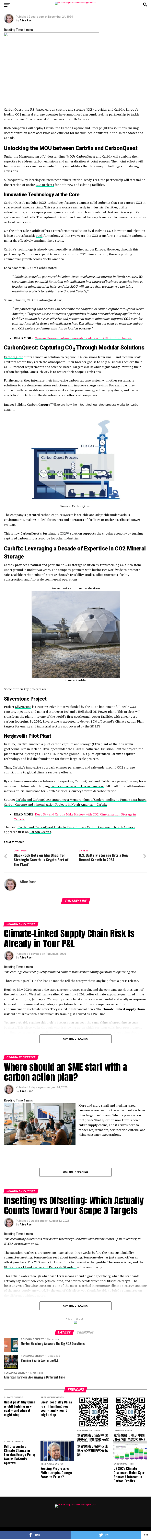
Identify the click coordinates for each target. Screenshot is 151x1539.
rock (39, 235)
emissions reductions (52, 385)
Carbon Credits (40, 832)
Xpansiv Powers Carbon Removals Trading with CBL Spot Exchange (83, 338)
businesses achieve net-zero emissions (77, 786)
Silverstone (23, 706)
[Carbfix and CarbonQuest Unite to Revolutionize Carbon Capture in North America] (75, 67)
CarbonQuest (13, 357)
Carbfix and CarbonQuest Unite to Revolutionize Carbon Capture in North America (76, 827)
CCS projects (45, 185)
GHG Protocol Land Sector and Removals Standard (40, 1267)
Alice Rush (26, 20)
